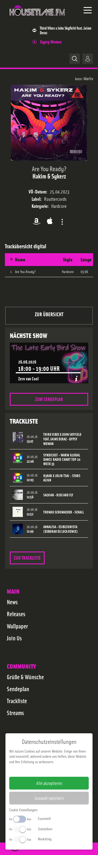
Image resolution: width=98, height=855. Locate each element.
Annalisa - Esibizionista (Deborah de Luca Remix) (60, 529)
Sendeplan (18, 688)
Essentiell (44, 818)
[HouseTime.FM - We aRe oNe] (37, 18)
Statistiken (45, 828)
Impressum (32, 770)
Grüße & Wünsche (25, 676)
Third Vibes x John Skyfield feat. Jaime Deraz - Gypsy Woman (62, 439)
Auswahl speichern (49, 798)
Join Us (14, 637)
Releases (16, 613)
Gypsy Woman (51, 41)
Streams (15, 712)
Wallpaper (17, 625)
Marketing (44, 838)
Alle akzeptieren (49, 783)
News (12, 601)
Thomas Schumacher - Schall (63, 512)
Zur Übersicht (49, 314)
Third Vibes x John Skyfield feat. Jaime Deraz (65, 30)
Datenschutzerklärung (58, 770)
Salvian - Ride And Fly (58, 495)
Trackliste (17, 700)
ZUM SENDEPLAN (49, 399)
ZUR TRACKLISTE (27, 558)
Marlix (88, 78)
